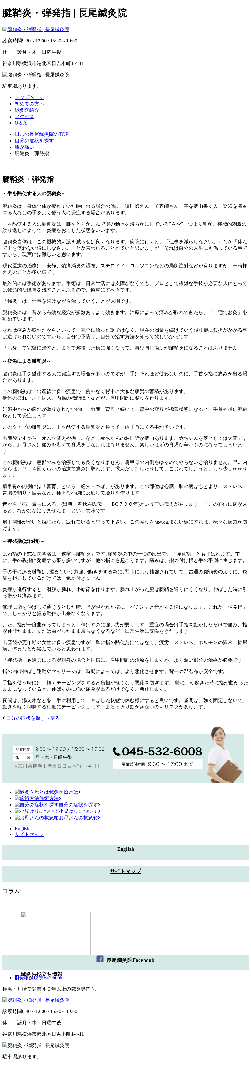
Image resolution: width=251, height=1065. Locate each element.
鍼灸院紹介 (27, 110)
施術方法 (49, 798)
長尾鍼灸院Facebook (130, 960)
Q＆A (21, 122)
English (22, 828)
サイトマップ (29, 834)
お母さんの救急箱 (78, 817)
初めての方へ (29, 103)
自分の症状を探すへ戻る (33, 718)
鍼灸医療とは (63, 792)
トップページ (29, 97)
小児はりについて (78, 811)
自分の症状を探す (78, 804)
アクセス (24, 116)
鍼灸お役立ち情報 (41, 974)
